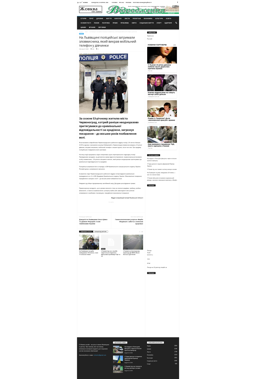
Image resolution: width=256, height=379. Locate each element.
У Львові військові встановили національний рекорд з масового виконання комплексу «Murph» (162, 179)
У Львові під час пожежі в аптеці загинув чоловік (162, 169)
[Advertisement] (111, 207)
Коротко (118, 18)
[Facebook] (177, 2)
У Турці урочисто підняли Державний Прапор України (160, 165)
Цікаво (83, 27)
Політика (106, 23)
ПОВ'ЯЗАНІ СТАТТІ (86, 231)
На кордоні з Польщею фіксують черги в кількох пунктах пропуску (162, 159)
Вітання (92, 27)
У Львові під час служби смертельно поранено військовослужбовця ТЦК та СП (110, 253)
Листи (127, 18)
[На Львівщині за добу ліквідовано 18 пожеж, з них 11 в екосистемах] (89, 242)
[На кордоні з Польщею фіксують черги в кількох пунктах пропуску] (118, 349)
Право (115, 23)
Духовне (99, 18)
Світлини (102, 27)
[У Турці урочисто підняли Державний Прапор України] (118, 359)
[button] (176, 23)
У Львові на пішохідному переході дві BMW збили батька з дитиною (131, 252)
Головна (114, 2)
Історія (83, 18)
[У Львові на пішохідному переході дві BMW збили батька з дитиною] (133, 242)
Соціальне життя (147, 23)
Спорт (159, 23)
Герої (91, 18)
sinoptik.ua (163, 267)
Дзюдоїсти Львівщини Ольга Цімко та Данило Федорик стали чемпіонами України (93, 221)
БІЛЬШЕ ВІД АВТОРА (100, 231)
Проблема (125, 23)
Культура (159, 18)
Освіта (168, 18)
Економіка (148, 18)
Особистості (86, 23)
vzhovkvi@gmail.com (100, 355)
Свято (134, 23)
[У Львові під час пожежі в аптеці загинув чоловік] (118, 369)
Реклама (128, 2)
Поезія (96, 23)
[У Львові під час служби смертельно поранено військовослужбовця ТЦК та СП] (111, 242)
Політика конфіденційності (142, 2)
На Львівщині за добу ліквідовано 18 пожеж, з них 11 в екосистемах (88, 252)
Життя (109, 18)
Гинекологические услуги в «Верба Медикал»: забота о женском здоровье (129, 221)
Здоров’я (168, 23)
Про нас (121, 2)
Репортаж (137, 18)
